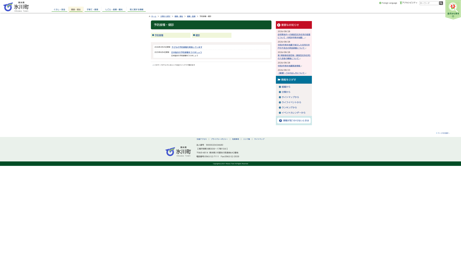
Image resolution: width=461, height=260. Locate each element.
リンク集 (246, 139)
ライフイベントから (291, 102)
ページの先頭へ (443, 133)
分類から (286, 92)
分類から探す (165, 16)
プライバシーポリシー (219, 139)
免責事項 (235, 139)
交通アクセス (202, 139)
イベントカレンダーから (294, 113)
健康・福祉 (179, 16)
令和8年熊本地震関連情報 (289, 66)
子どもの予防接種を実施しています (187, 47)
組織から (286, 87)
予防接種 (159, 35)
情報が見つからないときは (295, 121)
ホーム (153, 16)
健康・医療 (191, 16)
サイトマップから (290, 97)
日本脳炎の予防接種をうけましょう (186, 52)
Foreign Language (389, 3)
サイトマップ (259, 139)
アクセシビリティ (410, 3)
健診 (198, 35)
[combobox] (429, 3)
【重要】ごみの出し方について (291, 73)
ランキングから (289, 108)
